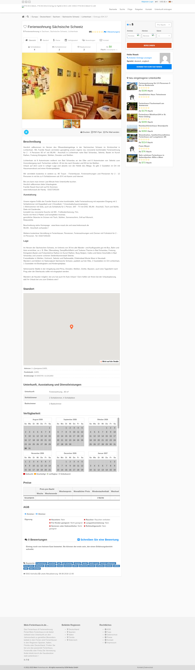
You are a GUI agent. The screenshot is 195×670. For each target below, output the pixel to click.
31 (30, 448)
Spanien (71, 632)
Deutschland (45, 17)
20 (42, 440)
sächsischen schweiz (87, 566)
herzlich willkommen (108, 563)
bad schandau (67, 563)
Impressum (111, 643)
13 (42, 436)
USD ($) (163, 2)
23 (26, 444)
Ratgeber (139, 9)
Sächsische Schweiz (70, 17)
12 (38, 436)
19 (38, 440)
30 (70, 444)
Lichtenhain (86, 17)
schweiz (109, 566)
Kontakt (149, 9)
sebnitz (116, 566)
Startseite (113, 9)
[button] (119, 55)
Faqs (108, 632)
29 (50, 444)
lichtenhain (39, 566)
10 (30, 436)
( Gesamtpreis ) (111, 49)
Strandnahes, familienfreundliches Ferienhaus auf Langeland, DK (154, 136)
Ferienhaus (42, 667)
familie (84, 563)
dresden (77, 563)
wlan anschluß (35, 568)
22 (50, 440)
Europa (35, 17)
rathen (75, 566)
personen (67, 566)
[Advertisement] (71, 597)
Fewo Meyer (144, 146)
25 (34, 444)
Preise (109, 637)
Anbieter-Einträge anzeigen (140, 58)
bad (58, 563)
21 (46, 440)
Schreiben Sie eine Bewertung (99, 539)
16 (26, 440)
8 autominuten (41, 563)
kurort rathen (28, 566)
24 (30, 444)
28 (46, 444)
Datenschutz (111, 635)
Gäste (159, 31)
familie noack (94, 563)
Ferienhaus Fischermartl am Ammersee (151, 104)
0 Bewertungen (112, 32)
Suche (122, 9)
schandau (100, 566)
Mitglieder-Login (147, 2)
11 (34, 436)
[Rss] (23, 2)
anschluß (52, 563)
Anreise (130, 31)
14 (46, 436)
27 (42, 444)
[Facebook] (26, 2)
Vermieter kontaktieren (149, 66)
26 (38, 444)
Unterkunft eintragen (163, 9)
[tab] (30, 40)
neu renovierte (51, 566)
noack (60, 566)
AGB (108, 629)
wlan (25, 568)
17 (30, 440)
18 (34, 440)
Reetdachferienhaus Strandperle (153, 126)
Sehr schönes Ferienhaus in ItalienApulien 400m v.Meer (151, 156)
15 (50, 436)
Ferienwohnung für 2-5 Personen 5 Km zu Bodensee (154, 84)
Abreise (145, 31)
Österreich (72, 640)
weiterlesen (33, 656)
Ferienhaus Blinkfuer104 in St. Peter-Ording (152, 115)
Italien (71, 635)
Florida (71, 637)
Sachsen (56, 17)
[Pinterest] (29, 2)
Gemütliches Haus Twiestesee (152, 94)
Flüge (130, 9)
